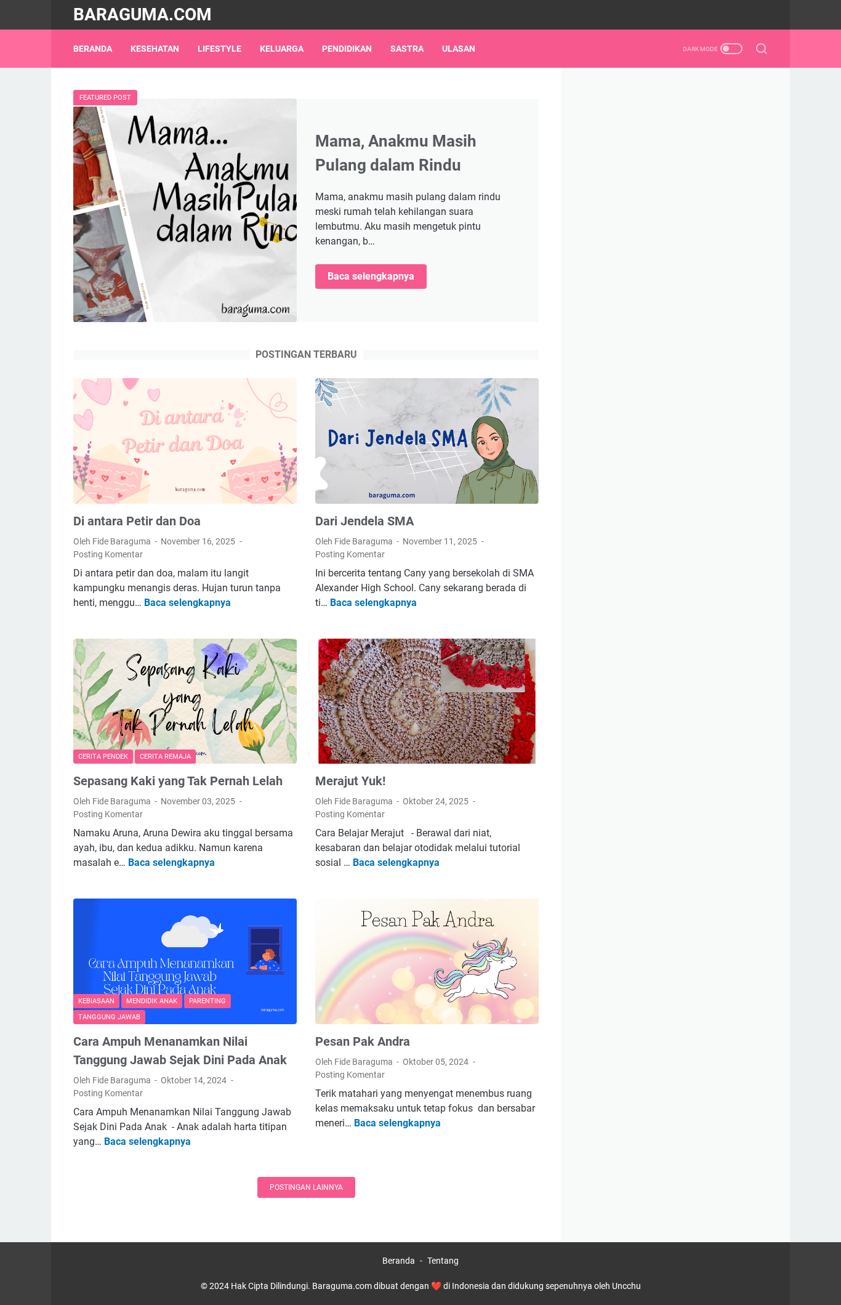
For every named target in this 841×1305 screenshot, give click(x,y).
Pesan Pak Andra (362, 1041)
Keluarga (282, 49)
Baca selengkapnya (377, 277)
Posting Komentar (108, 554)
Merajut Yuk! (350, 781)
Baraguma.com (142, 14)
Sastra (407, 49)
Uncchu (626, 1286)
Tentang (443, 1261)
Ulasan (458, 49)
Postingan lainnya (306, 1187)
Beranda (92, 49)
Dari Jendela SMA (364, 521)
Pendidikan (347, 49)
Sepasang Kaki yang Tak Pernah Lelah (178, 781)
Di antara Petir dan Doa (137, 521)
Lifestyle (219, 49)
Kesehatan (155, 49)
